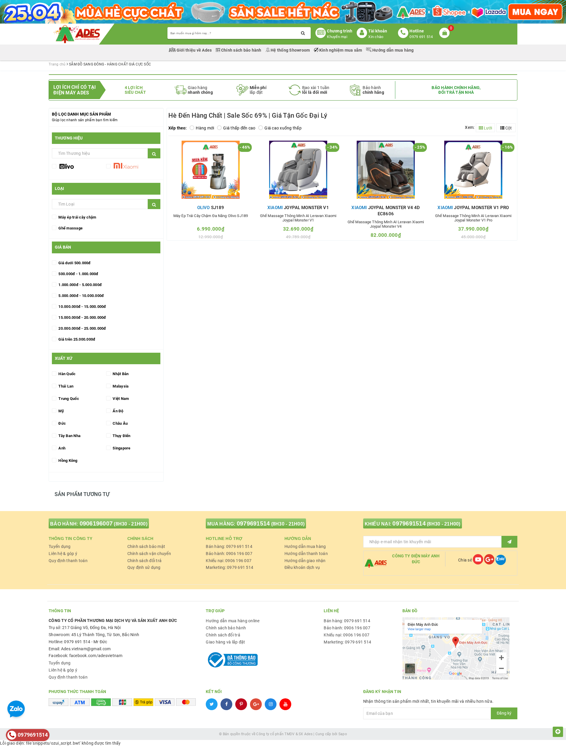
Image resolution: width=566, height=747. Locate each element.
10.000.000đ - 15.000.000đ (81, 306)
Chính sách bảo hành (241, 50)
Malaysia (120, 386)
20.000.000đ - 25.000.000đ (81, 328)
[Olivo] (79, 167)
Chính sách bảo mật (146, 546)
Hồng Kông (67, 460)
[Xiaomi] (133, 167)
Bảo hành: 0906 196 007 (229, 553)
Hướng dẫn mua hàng (392, 50)
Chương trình (339, 31)
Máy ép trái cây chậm (76, 217)
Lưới (487, 128)
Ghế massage (70, 228)
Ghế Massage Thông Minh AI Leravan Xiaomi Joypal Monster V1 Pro (473, 218)
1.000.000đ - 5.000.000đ (79, 285)
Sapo (342, 734)
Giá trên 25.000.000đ (76, 339)
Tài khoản (377, 31)
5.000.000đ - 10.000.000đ (80, 295)
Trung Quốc (68, 398)
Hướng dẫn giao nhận (305, 560)
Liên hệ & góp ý (63, 553)
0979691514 (253, 523)
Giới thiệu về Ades (194, 50)
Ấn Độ (118, 411)
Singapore (121, 448)
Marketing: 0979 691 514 (229, 567)
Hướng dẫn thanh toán (306, 553)
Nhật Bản (120, 374)
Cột (508, 128)
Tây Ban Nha (68, 436)
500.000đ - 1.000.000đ (77, 274)
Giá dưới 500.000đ (74, 263)
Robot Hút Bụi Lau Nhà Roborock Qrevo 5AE (72, 737)
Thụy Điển (121, 436)
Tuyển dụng (60, 546)
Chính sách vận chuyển (149, 553)
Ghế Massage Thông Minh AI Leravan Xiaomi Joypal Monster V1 (298, 218)
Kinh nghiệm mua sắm (340, 50)
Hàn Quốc (66, 374)
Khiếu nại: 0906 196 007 (228, 560)
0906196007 (96, 523)
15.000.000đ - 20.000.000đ (81, 317)
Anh (61, 448)
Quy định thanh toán (68, 560)
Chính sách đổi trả (144, 560)
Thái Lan (65, 386)
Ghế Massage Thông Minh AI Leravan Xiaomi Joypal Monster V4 (386, 224)
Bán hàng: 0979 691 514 (229, 546)
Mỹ (60, 411)
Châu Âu (120, 423)
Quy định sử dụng (144, 567)
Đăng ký (504, 713)
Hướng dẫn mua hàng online (232, 620)
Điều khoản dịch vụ (302, 567)
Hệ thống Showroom (290, 50)
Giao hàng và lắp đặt (225, 642)
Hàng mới (205, 128)
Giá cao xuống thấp (283, 128)
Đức (61, 423)
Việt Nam (120, 398)
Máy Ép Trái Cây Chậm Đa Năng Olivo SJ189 (210, 216)
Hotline (416, 31)
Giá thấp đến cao (239, 128)
